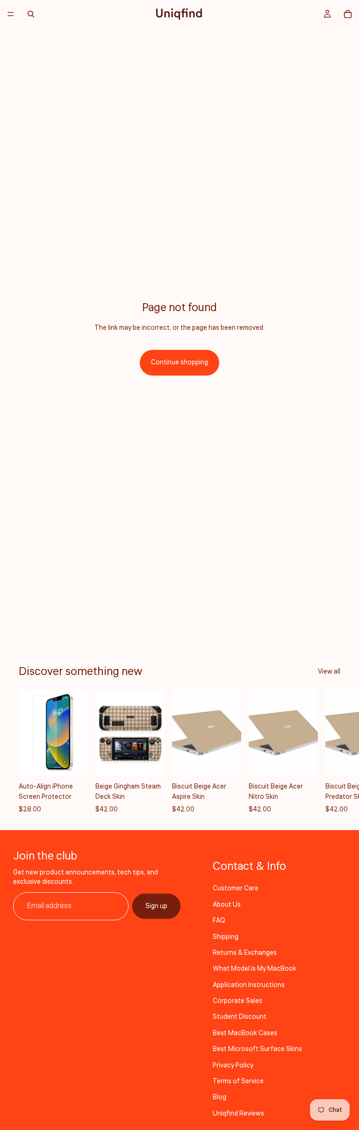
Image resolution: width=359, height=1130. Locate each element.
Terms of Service (238, 1081)
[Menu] (11, 14)
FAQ (219, 920)
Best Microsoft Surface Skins (257, 1049)
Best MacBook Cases (245, 1033)
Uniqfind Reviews (238, 1113)
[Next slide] (330, 752)
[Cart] (347, 14)
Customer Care (235, 888)
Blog (219, 1097)
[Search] (31, 14)
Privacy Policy (233, 1065)
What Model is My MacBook (254, 969)
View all (329, 671)
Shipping (225, 937)
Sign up (156, 906)
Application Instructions (249, 985)
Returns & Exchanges (245, 953)
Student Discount (239, 1017)
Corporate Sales (237, 1001)
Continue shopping (179, 362)
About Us (227, 905)
